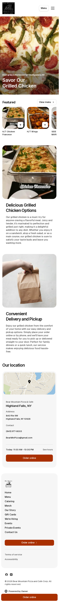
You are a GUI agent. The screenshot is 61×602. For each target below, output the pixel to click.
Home (8, 492)
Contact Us (11, 532)
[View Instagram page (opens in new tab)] (11, 574)
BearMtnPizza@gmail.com (19, 438)
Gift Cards (10, 514)
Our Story (10, 510)
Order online (29, 458)
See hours (48, 449)
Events (8, 523)
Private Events (13, 527)
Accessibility (11, 559)
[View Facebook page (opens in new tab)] (6, 574)
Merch (8, 505)
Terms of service (13, 554)
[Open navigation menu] (53, 8)
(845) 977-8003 (14, 432)
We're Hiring (11, 519)
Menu (44, 8)
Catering (9, 501)
